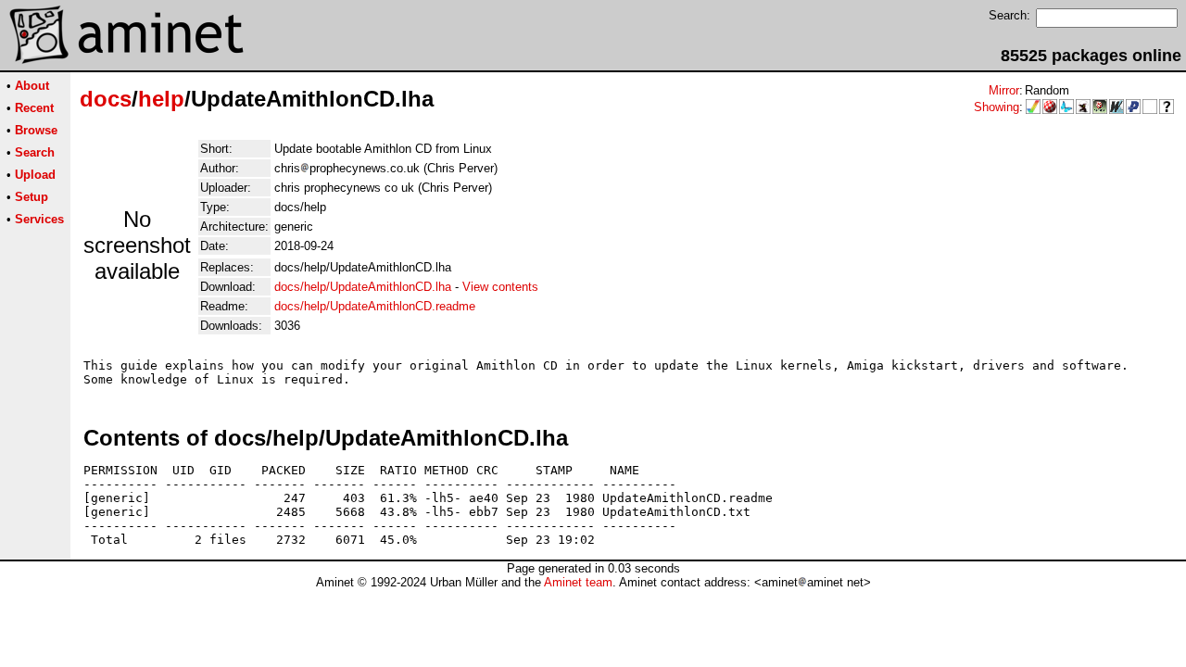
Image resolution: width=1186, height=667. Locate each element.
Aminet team (578, 582)
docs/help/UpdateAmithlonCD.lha (362, 287)
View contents (500, 287)
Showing (996, 107)
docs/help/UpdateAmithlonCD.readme (374, 306)
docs (106, 98)
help (161, 98)
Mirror (1004, 90)
